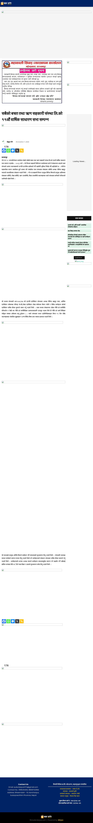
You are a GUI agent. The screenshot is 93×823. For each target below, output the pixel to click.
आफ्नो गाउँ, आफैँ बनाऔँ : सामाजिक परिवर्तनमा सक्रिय (77, 226)
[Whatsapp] (8, 151)
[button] (81, 3)
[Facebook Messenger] (13, 151)
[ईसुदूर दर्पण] (4, 141)
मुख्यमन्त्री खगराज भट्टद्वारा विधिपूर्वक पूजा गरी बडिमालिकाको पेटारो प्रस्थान (79, 251)
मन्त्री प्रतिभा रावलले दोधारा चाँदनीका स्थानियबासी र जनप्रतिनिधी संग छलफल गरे (78, 244)
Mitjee (60, 820)
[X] (17, 151)
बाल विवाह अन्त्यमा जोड (74, 231)
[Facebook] (4, 151)
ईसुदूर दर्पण (10, 142)
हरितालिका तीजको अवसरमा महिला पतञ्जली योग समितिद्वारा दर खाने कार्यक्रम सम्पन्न (79, 236)
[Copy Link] (22, 151)
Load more (78, 258)
